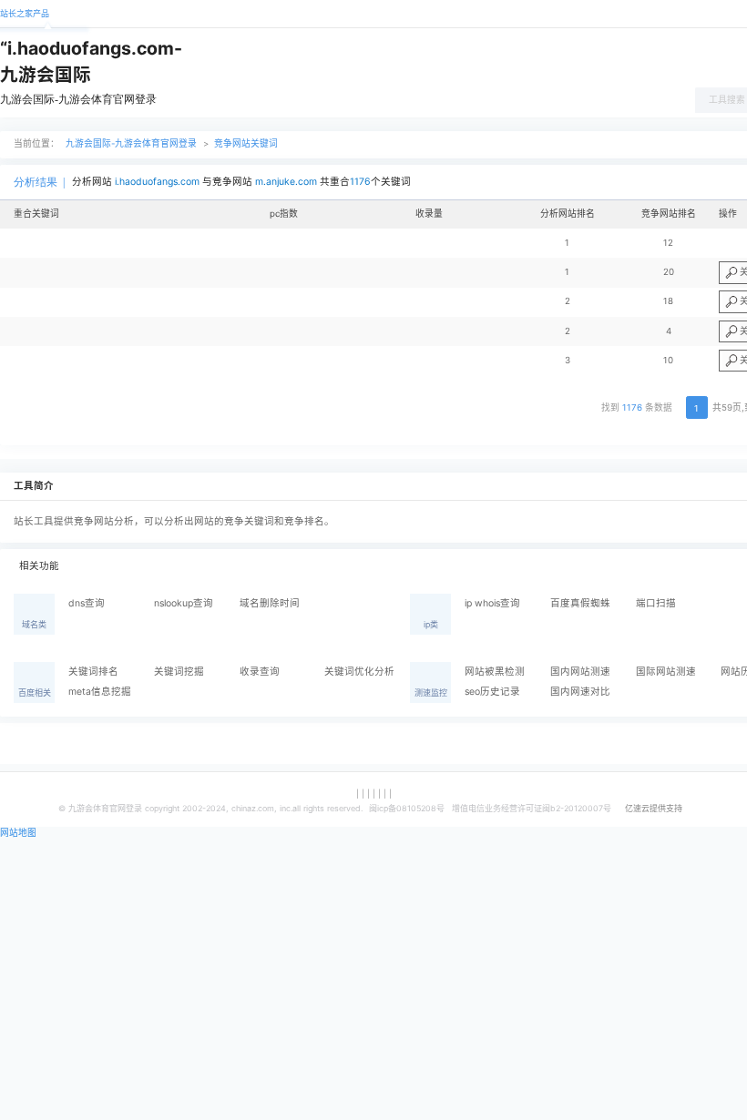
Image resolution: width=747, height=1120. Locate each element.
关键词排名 (93, 671)
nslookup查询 (183, 603)
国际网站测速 (666, 671)
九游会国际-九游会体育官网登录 (78, 99)
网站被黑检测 (495, 671)
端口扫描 (656, 603)
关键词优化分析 (359, 671)
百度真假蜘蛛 (580, 603)
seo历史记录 (492, 691)
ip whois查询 (492, 603)
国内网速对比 (580, 691)
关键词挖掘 (179, 671)
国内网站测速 (580, 671)
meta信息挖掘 (99, 691)
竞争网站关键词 (246, 143)
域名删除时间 (270, 603)
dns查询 (86, 603)
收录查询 (260, 671)
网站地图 (18, 833)
